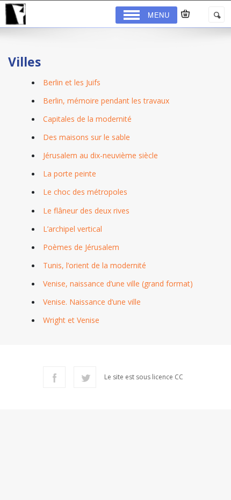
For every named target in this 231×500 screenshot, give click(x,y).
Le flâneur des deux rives (86, 210)
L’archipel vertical (72, 229)
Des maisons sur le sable (86, 137)
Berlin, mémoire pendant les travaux (106, 100)
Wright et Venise (71, 320)
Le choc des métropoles (85, 192)
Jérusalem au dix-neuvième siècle (100, 155)
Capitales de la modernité (87, 119)
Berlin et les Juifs (71, 82)
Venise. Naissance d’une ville (92, 302)
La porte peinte (69, 173)
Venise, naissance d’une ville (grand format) (118, 283)
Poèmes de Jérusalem (81, 247)
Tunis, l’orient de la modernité (94, 265)
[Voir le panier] (185, 14)
